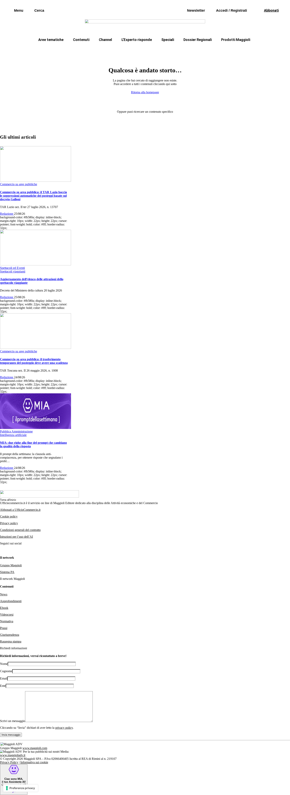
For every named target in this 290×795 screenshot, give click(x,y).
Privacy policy (9, 523)
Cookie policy (9, 516)
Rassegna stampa (10, 641)
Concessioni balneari (171, 49)
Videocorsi (6, 614)
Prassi (3, 628)
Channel (105, 40)
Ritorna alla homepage (145, 92)
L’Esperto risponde (137, 40)
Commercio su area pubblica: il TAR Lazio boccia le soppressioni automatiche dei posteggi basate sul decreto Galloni (33, 195)
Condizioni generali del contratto (20, 530)
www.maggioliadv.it (12, 755)
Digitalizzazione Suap (132, 49)
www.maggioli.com (34, 748)
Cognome (6, 671)
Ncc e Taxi (203, 49)
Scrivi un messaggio (12, 721)
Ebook (4, 608)
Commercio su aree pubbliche (87, 49)
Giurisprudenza (9, 634)
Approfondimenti (11, 601)
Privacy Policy (9, 762)
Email (3, 678)
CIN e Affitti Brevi (233, 49)
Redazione (7, 213)
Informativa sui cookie (34, 762)
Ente (3, 685)
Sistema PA (7, 572)
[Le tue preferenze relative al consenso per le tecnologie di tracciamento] (20, 788)
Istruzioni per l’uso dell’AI (16, 536)
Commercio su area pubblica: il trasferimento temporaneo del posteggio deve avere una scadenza (34, 361)
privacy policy (64, 727)
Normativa (6, 621)
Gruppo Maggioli (11, 565)
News (3, 594)
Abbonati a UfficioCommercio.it (20, 509)
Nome (4, 663)
